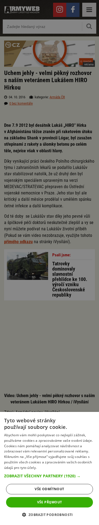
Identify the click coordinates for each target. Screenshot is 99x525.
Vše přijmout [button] (49, 502)
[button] (49, 476)
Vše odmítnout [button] (49, 489)
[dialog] (49, 468)
